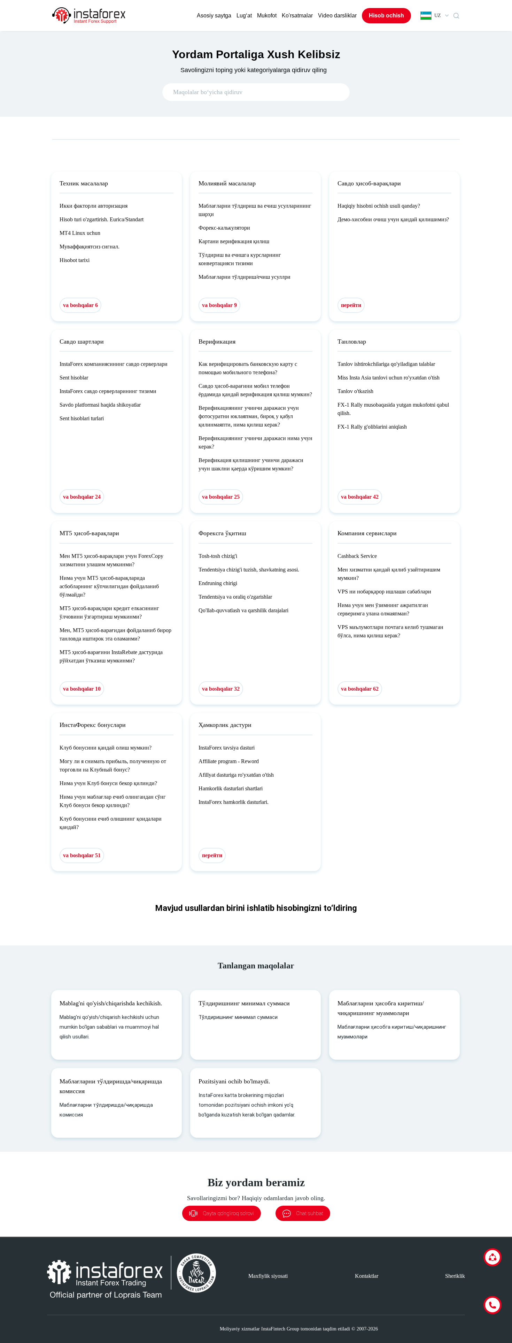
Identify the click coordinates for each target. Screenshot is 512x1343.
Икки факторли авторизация (93, 206)
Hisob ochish (386, 15)
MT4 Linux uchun (80, 233)
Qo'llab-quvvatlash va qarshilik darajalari (243, 610)
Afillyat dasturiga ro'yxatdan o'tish (236, 775)
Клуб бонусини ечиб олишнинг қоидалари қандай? (111, 823)
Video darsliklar (337, 15)
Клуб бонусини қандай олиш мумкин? (106, 748)
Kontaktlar (366, 1276)
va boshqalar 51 (82, 855)
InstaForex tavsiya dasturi (227, 748)
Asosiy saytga (214, 15)
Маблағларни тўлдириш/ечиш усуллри (244, 277)
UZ (437, 15)
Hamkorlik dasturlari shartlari (231, 788)
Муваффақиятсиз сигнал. (89, 247)
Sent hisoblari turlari (82, 418)
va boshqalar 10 (82, 689)
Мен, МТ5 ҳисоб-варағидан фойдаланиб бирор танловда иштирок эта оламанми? (115, 634)
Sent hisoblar (74, 378)
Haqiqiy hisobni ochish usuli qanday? (379, 206)
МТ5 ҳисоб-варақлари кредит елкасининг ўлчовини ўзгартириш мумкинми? (109, 612)
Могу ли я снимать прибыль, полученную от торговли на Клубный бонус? (113, 765)
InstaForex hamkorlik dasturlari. (234, 802)
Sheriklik (455, 1276)
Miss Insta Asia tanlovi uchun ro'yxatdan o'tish (389, 378)
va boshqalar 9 (219, 305)
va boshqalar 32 (221, 689)
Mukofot (267, 15)
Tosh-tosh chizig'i (218, 556)
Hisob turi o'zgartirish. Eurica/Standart (101, 219)
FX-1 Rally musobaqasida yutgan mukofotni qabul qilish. (393, 409)
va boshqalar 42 (360, 497)
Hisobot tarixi (75, 260)
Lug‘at (244, 15)
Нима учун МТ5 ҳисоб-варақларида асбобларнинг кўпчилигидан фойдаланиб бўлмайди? (109, 586)
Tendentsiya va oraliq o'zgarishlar (235, 597)
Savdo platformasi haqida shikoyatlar (100, 405)
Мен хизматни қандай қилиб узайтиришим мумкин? (389, 574)
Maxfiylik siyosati (268, 1276)
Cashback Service (357, 556)
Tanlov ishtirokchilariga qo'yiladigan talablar (386, 364)
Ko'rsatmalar (297, 15)
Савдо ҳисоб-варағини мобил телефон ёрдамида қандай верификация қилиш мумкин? (255, 390)
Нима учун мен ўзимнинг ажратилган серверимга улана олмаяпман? (383, 609)
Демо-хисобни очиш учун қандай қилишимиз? (393, 219)
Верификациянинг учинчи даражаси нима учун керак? (255, 442)
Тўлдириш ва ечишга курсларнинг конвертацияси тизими (240, 259)
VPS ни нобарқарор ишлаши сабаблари (384, 591)
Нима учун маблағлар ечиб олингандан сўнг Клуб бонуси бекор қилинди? (113, 801)
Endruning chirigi (218, 583)
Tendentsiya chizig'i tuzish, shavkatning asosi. (249, 570)
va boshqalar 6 (80, 305)
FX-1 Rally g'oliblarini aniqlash (372, 427)
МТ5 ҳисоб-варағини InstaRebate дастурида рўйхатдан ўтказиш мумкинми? (111, 656)
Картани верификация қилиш (234, 241)
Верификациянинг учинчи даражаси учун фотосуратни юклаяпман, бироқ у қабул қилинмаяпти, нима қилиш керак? (249, 416)
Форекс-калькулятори (224, 228)
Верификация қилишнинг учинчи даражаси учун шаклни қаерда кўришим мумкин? (251, 464)
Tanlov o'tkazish (355, 391)
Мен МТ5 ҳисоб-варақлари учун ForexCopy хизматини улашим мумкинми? (111, 560)
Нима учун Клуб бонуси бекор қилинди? (108, 783)
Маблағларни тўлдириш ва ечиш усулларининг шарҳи (255, 210)
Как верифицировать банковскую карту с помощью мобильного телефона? (248, 368)
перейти (351, 305)
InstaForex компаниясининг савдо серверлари (114, 364)
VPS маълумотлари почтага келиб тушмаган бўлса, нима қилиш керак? (390, 631)
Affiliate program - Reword (229, 761)
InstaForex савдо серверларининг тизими (108, 391)
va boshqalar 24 (82, 497)
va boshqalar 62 (360, 689)
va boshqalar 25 (221, 497)
